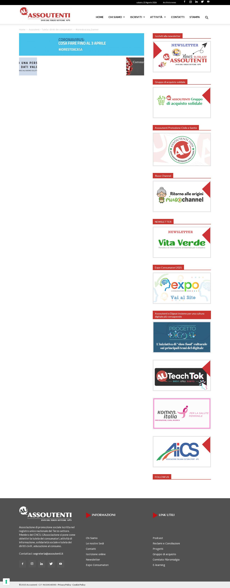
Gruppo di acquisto (164, 554)
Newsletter (93, 559)
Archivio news (169, 2)
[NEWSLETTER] (182, 257)
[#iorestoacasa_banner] (81, 54)
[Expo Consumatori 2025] (182, 303)
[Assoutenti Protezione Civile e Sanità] (182, 165)
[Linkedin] (196, 3)
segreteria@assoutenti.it (48, 553)
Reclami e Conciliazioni (166, 543)
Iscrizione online (96, 554)
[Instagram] (190, 3)
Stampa (195, 16)
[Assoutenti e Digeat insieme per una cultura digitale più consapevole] (182, 352)
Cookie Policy (78, 584)
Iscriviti (136, 16)
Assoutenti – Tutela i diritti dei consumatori (50, 29)
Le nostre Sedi (95, 543)
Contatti (178, 16)
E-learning (159, 565)
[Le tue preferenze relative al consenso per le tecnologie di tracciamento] (6, 581)
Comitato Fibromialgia (166, 559)
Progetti (158, 548)
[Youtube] (208, 3)
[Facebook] (184, 3)
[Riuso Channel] (182, 211)
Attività (156, 16)
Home (100, 16)
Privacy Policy (64, 584)
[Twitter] (202, 3)
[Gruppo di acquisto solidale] (182, 117)
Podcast (158, 538)
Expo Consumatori (97, 565)
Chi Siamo (115, 16)
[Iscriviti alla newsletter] (182, 71)
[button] (206, 18)
